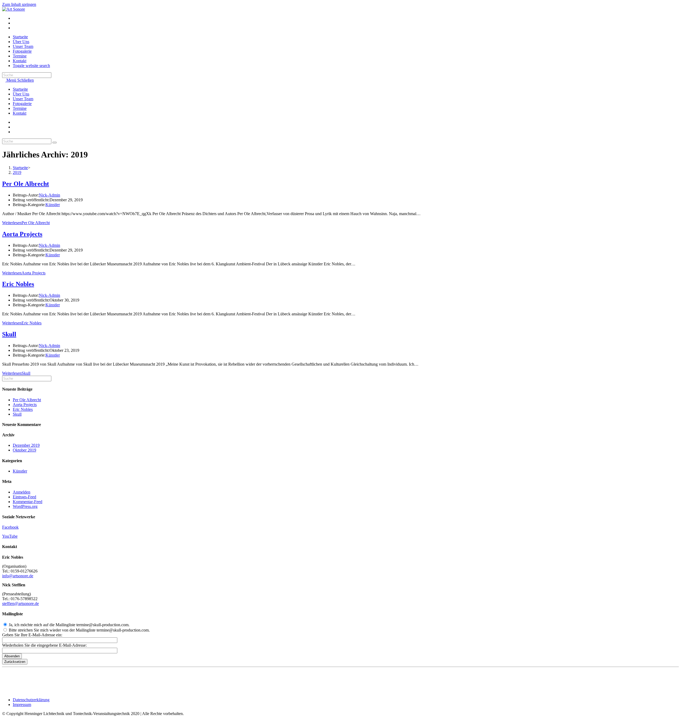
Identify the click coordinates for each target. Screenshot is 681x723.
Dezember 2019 (26, 445)
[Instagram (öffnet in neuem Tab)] (14, 23)
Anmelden (21, 492)
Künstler (52, 204)
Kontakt (19, 113)
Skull (9, 334)
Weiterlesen (26, 222)
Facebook (10, 527)
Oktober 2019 (24, 450)
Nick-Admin (49, 195)
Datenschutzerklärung (31, 699)
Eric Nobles (18, 284)
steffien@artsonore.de (20, 603)
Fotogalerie (22, 103)
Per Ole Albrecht (25, 183)
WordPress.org (25, 506)
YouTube (10, 536)
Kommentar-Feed (27, 501)
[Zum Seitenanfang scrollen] (3, 718)
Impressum (22, 704)
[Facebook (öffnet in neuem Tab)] (14, 18)
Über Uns (21, 94)
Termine (20, 108)
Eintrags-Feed (24, 497)
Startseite (20, 89)
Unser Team (23, 99)
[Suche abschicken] (54, 142)
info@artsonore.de (17, 576)
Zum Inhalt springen (19, 4)
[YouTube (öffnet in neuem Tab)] (14, 28)
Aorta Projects (22, 234)
